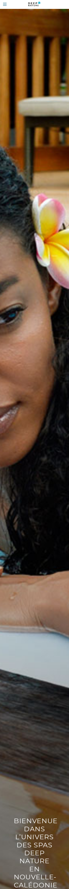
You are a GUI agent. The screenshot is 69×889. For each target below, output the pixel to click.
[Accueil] (34, 4)
